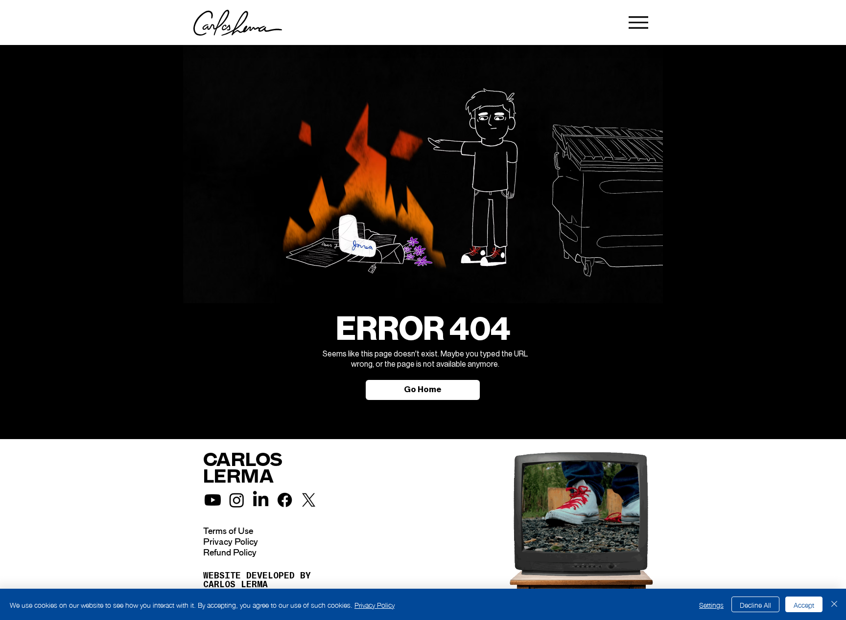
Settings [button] (711, 604)
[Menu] (638, 22)
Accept (804, 604)
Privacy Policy (230, 541)
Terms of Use (228, 531)
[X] (308, 499)
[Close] (834, 604)
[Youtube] (212, 499)
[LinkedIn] (260, 499)
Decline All (755, 604)
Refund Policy (230, 552)
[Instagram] (236, 499)
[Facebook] (284, 499)
